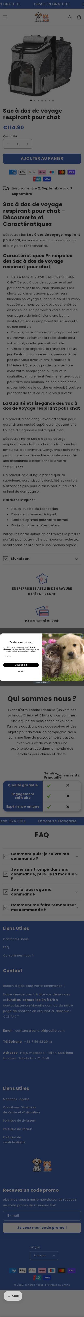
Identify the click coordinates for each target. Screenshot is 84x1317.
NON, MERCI (21, 671)
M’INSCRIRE (21, 665)
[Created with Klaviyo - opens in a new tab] (42, 682)
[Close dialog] (81, 636)
